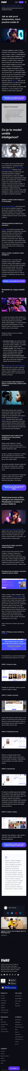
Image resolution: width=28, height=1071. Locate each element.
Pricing (2, 1058)
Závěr (8, 119)
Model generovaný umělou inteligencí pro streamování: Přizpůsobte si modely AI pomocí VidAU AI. (13, 116)
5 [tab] (16, 942)
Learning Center (4, 1024)
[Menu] (25, 2)
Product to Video (4, 1010)
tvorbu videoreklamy (17, 596)
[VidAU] (4, 2)
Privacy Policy (4, 1029)
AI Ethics (3, 1026)
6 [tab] (17, 942)
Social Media (18, 998)
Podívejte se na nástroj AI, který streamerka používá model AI (14, 98)
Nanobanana (18, 1019)
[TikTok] (15, 975)
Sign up (21, 2)
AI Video (3, 995)
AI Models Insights (16, 6)
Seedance (17, 1022)
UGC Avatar (3, 1000)
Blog (8, 6)
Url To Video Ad (4, 1012)
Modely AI (4, 229)
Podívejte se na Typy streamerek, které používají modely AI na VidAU (14, 487)
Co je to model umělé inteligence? (15, 110)
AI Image (3, 998)
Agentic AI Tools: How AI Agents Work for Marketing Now (13, 931)
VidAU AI (14, 80)
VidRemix (3, 1007)
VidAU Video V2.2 (19, 1039)
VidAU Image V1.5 (19, 1036)
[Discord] (18, 975)
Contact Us (3, 1060)
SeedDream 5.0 (18, 1024)
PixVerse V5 (17, 1034)
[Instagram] (10, 975)
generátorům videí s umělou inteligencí (14, 365)
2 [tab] (12, 942)
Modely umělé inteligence (8, 206)
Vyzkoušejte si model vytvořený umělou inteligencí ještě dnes (14, 844)
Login (16, 2)
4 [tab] (14, 942)
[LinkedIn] (1, 975)
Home (3, 6)
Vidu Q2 (17, 1041)
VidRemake (3, 1002)
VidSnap (3, 1005)
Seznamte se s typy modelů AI (14, 112)
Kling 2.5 (17, 1032)
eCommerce (18, 996)
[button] (14, 1068)
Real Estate (17, 1005)
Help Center (3, 1022)
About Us (3, 1051)
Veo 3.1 (16, 1044)
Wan (16, 1029)
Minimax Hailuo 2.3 (19, 1027)
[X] (12, 975)
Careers (2, 1053)
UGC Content (18, 1001)
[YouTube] (4, 975)
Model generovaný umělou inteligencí (12, 529)
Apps (2, 1063)
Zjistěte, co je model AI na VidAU (14, 281)
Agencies (17, 1003)
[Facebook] (7, 975)
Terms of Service (4, 1031)
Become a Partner (5, 1056)
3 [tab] (13, 942)
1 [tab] (10, 942)
